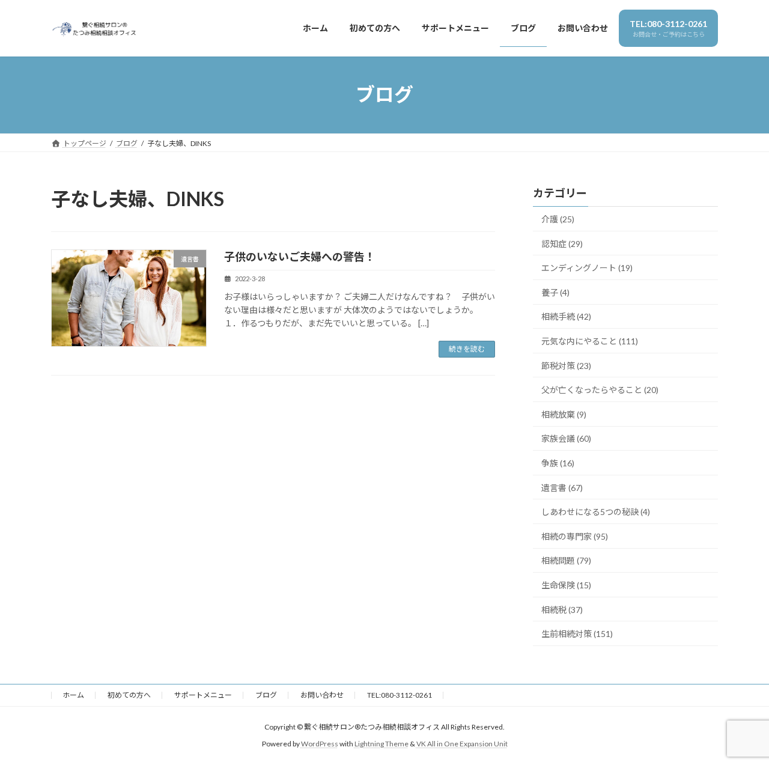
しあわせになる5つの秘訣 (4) (595, 512)
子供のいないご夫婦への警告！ (299, 256)
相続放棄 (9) (563, 414)
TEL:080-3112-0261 (399, 694)
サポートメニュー (203, 694)
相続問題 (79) (566, 560)
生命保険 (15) (566, 585)
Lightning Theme (381, 744)
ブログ (266, 694)
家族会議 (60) (566, 438)
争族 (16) (557, 463)
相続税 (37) (562, 609)
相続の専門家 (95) (574, 536)
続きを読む (467, 348)
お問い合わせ (322, 694)
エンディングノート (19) (587, 268)
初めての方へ (129, 694)
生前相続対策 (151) (577, 634)
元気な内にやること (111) (589, 341)
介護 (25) (557, 219)
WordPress (319, 744)
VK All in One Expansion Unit (462, 744)
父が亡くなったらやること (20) (599, 390)
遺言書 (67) (562, 487)
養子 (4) (555, 292)
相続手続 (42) (566, 316)
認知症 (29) (562, 243)
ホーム (73, 694)
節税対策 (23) (566, 365)
